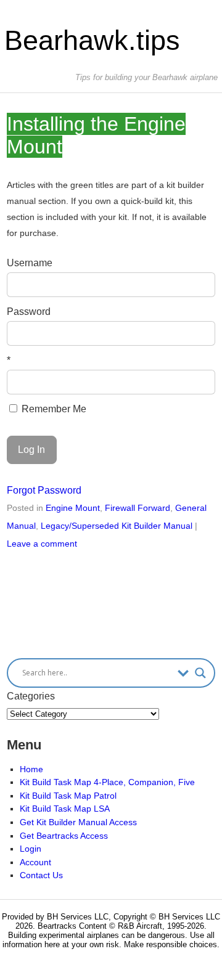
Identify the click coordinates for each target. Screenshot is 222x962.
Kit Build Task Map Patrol (68, 796)
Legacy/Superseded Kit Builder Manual (116, 526)
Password (29, 311)
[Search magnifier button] (200, 673)
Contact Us (41, 875)
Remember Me (52, 409)
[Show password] (197, 333)
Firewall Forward (137, 508)
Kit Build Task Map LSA (65, 808)
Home (31, 769)
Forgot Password (44, 490)
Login (30, 849)
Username (29, 263)
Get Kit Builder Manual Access (78, 822)
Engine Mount (73, 508)
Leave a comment (42, 543)
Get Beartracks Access (64, 836)
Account (35, 862)
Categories (31, 696)
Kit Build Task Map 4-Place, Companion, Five (107, 782)
